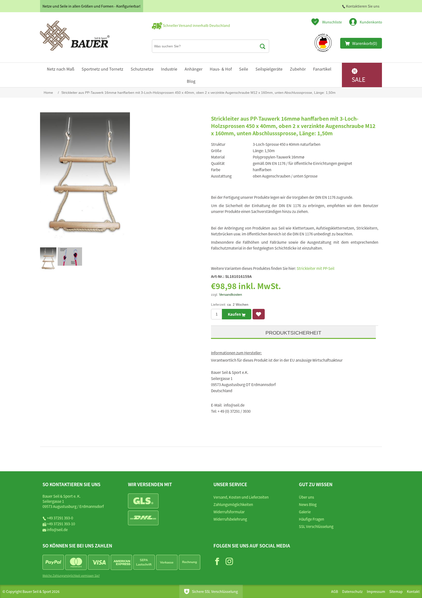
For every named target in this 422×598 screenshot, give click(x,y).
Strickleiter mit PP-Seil (315, 268)
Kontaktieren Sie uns (362, 6)
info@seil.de (57, 529)
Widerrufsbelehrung (230, 519)
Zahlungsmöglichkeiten (233, 504)
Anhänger (193, 69)
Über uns (306, 497)
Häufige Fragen (311, 519)
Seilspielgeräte (269, 69)
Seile (243, 69)
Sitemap (396, 591)
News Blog (307, 504)
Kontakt (413, 591)
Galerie (305, 511)
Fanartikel (322, 69)
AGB (334, 591)
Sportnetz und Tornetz (102, 69)
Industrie (169, 69)
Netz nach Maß (60, 69)
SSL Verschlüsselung (316, 526)
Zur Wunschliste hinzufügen (259, 314)
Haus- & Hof (221, 69)
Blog (191, 81)
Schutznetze (142, 69)
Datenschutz (352, 591)
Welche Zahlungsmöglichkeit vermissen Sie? (71, 575)
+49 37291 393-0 (60, 517)
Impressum (376, 591)
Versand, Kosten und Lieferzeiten (241, 497)
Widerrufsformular (229, 511)
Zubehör (298, 69)
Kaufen (235, 314)
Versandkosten (230, 294)
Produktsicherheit (293, 333)
